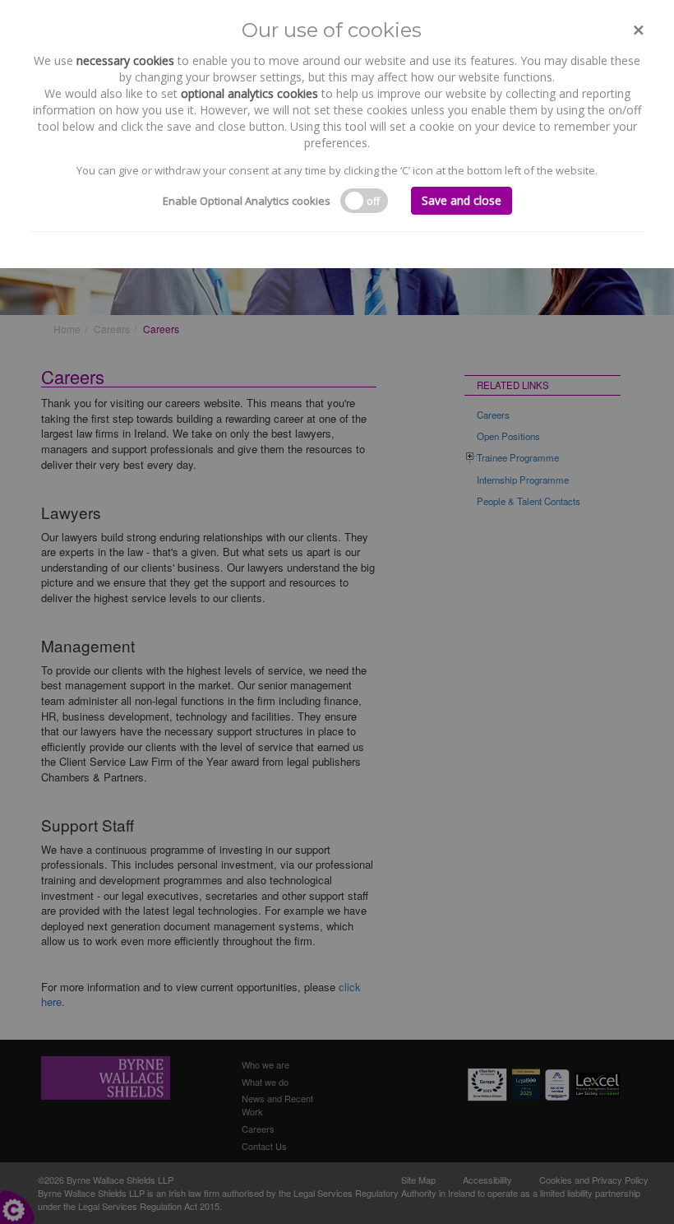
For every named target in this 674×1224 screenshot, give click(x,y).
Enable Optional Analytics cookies (246, 200)
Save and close (461, 200)
